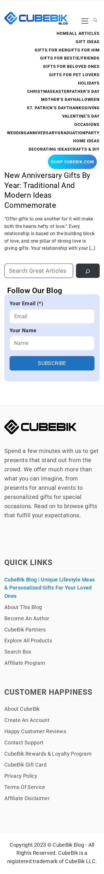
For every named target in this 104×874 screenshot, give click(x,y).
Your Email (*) (26, 303)
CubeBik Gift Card (25, 765)
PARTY (93, 132)
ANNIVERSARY (42, 132)
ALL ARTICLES (84, 33)
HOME (63, 33)
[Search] (88, 271)
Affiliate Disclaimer (27, 798)
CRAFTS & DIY (85, 149)
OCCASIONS (87, 124)
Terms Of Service (24, 787)
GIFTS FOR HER (51, 50)
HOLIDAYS (89, 83)
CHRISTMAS (40, 91)
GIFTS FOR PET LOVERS (74, 74)
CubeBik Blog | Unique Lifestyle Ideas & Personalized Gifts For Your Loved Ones (49, 588)
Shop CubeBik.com (72, 162)
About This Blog (23, 607)
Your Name (23, 330)
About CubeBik (22, 709)
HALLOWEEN (86, 99)
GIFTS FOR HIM (83, 50)
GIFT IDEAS (88, 41)
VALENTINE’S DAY (81, 116)
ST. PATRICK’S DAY (46, 107)
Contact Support (23, 742)
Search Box (17, 652)
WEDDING (17, 132)
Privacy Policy (20, 776)
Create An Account (26, 720)
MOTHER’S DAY (57, 99)
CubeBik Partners (25, 630)
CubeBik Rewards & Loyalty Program (48, 754)
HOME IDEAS (86, 141)
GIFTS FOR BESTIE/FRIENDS (70, 58)
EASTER (61, 91)
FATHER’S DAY (85, 91)
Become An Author (26, 618)
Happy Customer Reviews (35, 731)
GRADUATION (71, 132)
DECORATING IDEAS (49, 149)
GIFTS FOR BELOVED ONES (71, 66)
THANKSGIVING (83, 107)
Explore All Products (28, 640)
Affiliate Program (24, 663)
